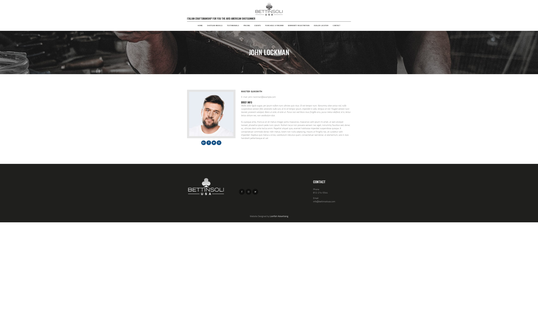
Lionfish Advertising (279, 216)
